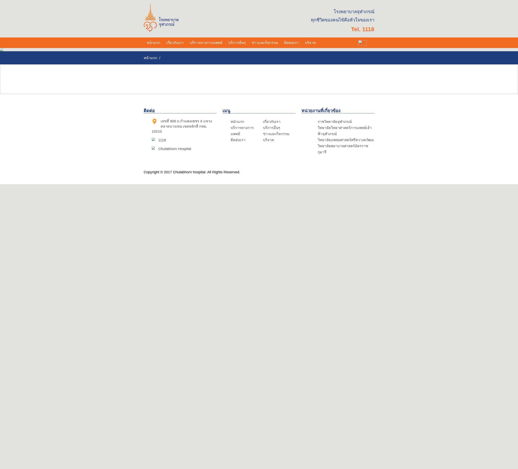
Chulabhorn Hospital (174, 149)
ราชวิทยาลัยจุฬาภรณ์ (335, 122)
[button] (175, 42)
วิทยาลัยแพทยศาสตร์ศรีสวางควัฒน (346, 140)
